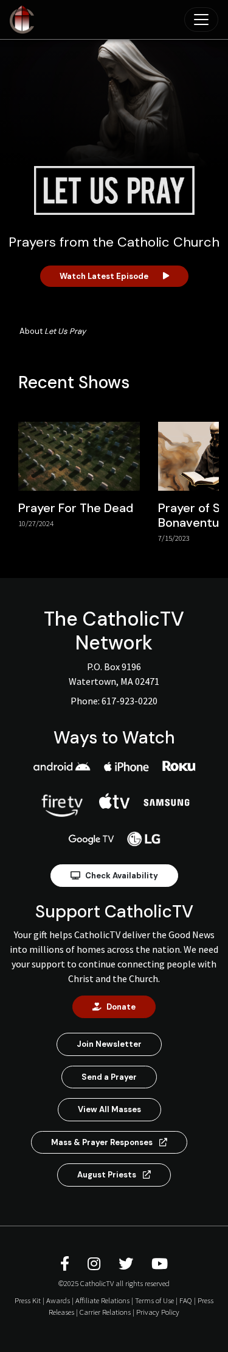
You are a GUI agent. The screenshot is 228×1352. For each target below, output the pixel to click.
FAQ (185, 1300)
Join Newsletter (109, 1044)
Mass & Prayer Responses (102, 1142)
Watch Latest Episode (104, 276)
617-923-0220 (129, 701)
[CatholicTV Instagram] (96, 1263)
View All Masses (109, 1109)
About (52, 331)
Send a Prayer (109, 1077)
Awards (58, 1300)
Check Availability (121, 875)
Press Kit (28, 1300)
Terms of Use (154, 1300)
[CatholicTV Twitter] (128, 1263)
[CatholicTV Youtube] (159, 1263)
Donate (121, 1007)
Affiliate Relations (102, 1300)
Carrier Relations (105, 1312)
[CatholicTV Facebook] (66, 1263)
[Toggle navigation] (201, 19)
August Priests (107, 1174)
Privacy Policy (157, 1312)
